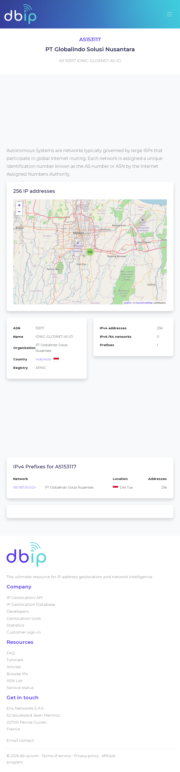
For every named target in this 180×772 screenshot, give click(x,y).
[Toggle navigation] (169, 14)
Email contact (20, 740)
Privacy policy (86, 756)
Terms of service (56, 756)
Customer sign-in (24, 632)
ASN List (15, 680)
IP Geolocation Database (31, 604)
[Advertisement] (90, 116)
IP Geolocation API (25, 597)
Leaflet (127, 302)
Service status (20, 687)
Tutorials (15, 659)
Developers (18, 611)
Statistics (15, 625)
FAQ (11, 653)
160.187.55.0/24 (24, 487)
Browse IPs (17, 673)
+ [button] (19, 205)
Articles (14, 666)
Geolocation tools (24, 618)
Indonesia (43, 359)
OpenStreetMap (143, 302)
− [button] (19, 211)
